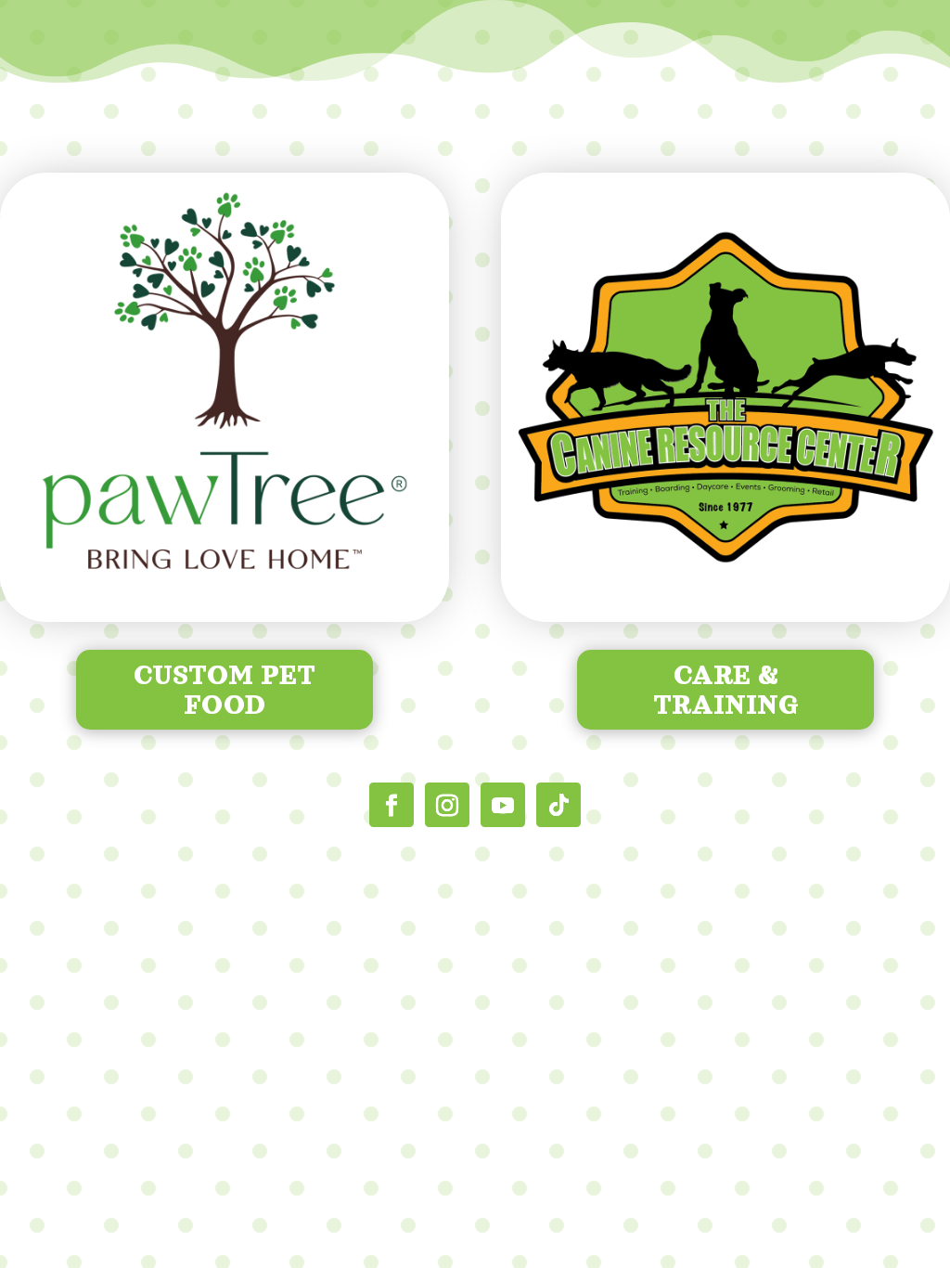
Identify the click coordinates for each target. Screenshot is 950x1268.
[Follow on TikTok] (558, 805)
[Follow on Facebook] (391, 805)
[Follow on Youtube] (503, 805)
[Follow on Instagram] (447, 805)
